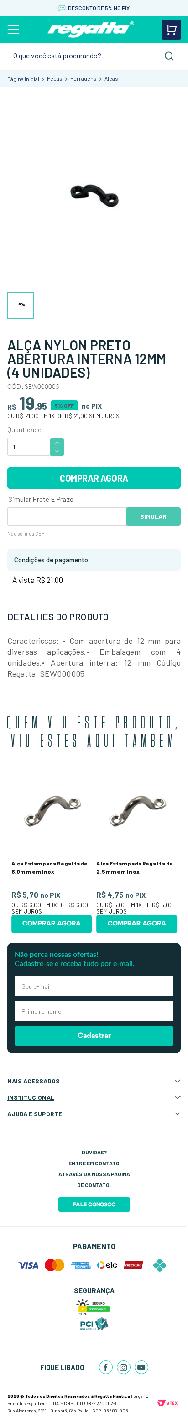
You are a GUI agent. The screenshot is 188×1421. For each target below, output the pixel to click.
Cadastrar (94, 1035)
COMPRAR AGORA (94, 478)
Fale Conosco (94, 1204)
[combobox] (94, 56)
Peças (55, 78)
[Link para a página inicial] (23, 79)
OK (153, 516)
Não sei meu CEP (25, 533)
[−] (57, 451)
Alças (111, 78)
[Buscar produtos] (169, 56)
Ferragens (83, 78)
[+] (57, 442)
